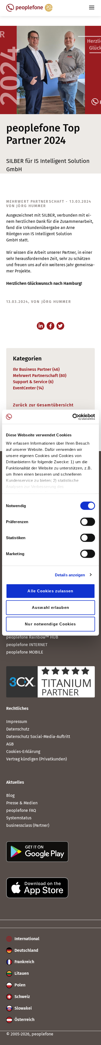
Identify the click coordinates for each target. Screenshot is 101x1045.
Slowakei (22, 1008)
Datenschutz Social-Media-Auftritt (38, 736)
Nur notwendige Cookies (50, 624)
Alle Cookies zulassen (50, 591)
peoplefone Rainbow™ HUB (32, 637)
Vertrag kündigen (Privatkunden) (36, 759)
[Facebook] (50, 326)
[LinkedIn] (41, 326)
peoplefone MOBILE (24, 652)
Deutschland (25, 950)
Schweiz (21, 996)
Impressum (16, 721)
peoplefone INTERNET (26, 644)
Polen (19, 985)
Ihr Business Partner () (36, 369)
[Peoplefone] (29, 10)
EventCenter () (28, 388)
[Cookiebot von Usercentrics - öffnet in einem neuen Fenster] (72, 416)
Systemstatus (18, 817)
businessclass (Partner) (27, 825)
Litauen (21, 973)
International (26, 938)
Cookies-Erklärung (23, 751)
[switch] (87, 522)
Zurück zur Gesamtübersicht (43, 405)
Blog (10, 795)
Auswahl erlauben (50, 607)
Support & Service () (33, 381)
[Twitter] (60, 326)
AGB (10, 744)
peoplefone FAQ (21, 810)
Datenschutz (17, 729)
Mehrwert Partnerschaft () (39, 375)
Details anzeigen (70, 574)
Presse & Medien (22, 802)
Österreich (23, 1019)
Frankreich (23, 961)
